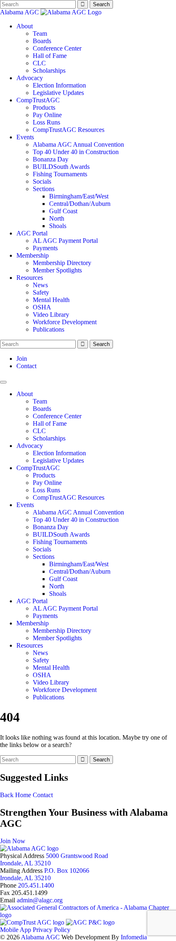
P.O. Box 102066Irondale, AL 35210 (44, 874)
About (24, 26)
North (56, 218)
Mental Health (51, 299)
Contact (26, 365)
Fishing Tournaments (60, 174)
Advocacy (29, 77)
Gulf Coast (63, 211)
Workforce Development (65, 321)
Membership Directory (62, 262)
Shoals (57, 225)
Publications (48, 329)
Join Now (12, 840)
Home (23, 794)
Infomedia (134, 937)
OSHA (42, 307)
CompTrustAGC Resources (68, 129)
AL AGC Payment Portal (65, 240)
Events (25, 137)
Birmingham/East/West (78, 196)
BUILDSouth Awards (61, 166)
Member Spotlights (57, 270)
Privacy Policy (51, 929)
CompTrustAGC (38, 100)
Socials (42, 181)
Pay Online (47, 114)
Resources (29, 277)
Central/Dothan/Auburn (80, 203)
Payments (45, 247)
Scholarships (49, 70)
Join (21, 358)
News (40, 284)
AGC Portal (31, 233)
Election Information (59, 85)
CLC (39, 63)
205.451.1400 (36, 885)
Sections (43, 188)
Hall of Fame (50, 55)
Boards (42, 40)
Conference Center (57, 48)
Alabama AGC (20, 12)
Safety (41, 292)
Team (40, 33)
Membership (32, 255)
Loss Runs (46, 122)
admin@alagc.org (40, 900)
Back (7, 794)
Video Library (51, 314)
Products (44, 107)
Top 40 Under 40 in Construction (76, 151)
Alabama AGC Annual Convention (78, 144)
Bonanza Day (50, 159)
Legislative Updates (58, 92)
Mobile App (15, 929)
